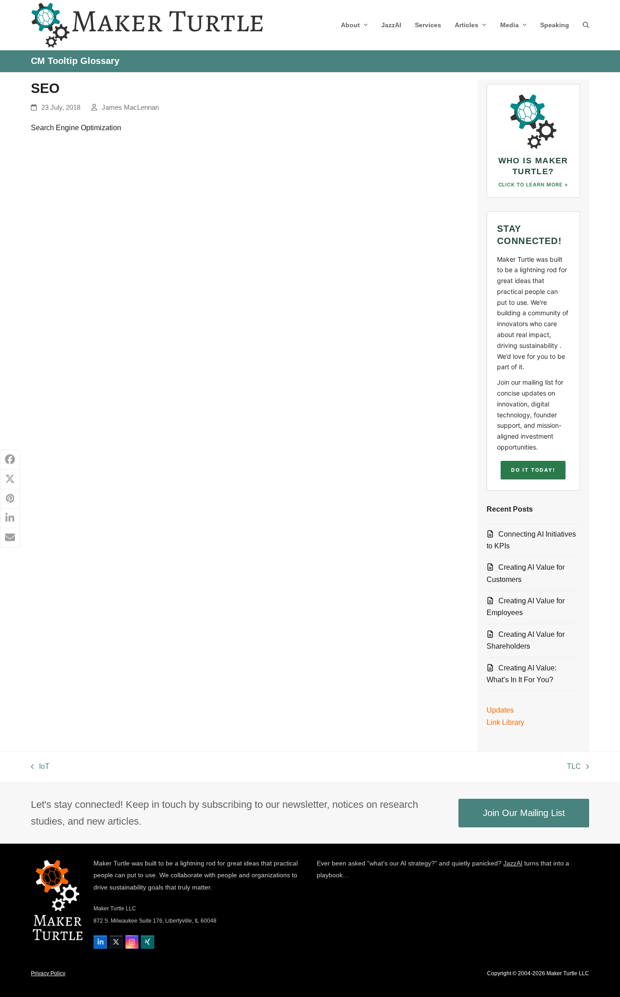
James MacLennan (130, 107)
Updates (500, 710)
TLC (574, 767)
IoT (40, 767)
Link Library (505, 722)
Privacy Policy (48, 973)
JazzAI (512, 863)
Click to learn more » (533, 184)
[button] (586, 25)
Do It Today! (533, 470)
